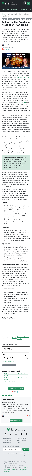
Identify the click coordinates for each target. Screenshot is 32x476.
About (4, 454)
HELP (18, 442)
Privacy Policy (11, 470)
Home (3, 14)
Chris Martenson (10, 45)
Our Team (11, 454)
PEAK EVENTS (21, 438)
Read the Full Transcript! (8, 365)
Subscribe (26, 449)
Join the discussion (15, 389)
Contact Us (26, 455)
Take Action (23, 9)
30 (29, 416)
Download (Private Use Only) (23, 338)
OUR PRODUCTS (22, 440)
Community (14, 9)
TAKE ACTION (7, 438)
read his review (21, 102)
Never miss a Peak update (11, 446)
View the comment (15, 420)
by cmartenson (9, 416)
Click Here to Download (8, 361)
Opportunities (20, 454)
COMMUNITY (7, 440)
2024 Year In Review (22, 77)
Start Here (5, 9)
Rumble (14, 338)
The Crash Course (9, 382)
